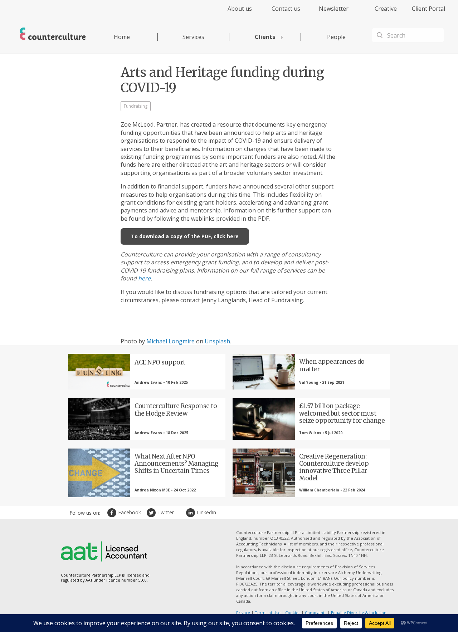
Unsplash (217, 341)
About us (240, 9)
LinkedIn (191, 512)
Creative (386, 9)
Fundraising (135, 106)
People (336, 37)
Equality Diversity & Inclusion (358, 612)
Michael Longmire (170, 341)
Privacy (243, 612)
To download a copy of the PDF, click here (185, 236)
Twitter (152, 512)
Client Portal (428, 9)
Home (122, 37)
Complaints (315, 612)
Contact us (286, 9)
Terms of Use (268, 612)
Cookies (292, 612)
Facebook (112, 512)
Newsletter (334, 9)
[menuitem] (233, 12)
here (144, 278)
